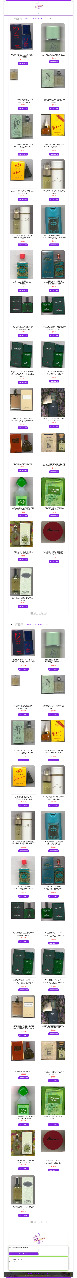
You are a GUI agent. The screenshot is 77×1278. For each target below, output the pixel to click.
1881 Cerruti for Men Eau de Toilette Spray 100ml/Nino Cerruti (54, 100)
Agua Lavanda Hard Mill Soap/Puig (54, 509)
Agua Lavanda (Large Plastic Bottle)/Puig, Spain (23, 509)
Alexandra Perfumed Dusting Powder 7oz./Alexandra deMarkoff (54, 553)
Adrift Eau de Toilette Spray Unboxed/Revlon (54, 419)
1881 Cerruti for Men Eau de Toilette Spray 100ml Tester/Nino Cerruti (23, 100)
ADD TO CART (22, 63)
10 (15, 19)
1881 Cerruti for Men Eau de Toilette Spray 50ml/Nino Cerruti (23, 146)
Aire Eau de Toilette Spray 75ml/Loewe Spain (23, 552)
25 (17, 19)
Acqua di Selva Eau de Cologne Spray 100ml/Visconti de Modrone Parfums (54, 373)
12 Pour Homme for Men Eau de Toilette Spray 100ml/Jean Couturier (22, 55)
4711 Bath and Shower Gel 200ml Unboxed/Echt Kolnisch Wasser (54, 237)
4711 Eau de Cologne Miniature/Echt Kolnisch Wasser (23, 282)
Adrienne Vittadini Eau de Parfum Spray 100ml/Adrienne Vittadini (22, 420)
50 (20, 19)
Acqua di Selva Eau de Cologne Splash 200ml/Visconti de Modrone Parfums (54, 327)
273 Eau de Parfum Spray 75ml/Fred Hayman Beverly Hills (54, 146)
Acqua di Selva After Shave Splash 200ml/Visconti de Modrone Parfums (22, 327)
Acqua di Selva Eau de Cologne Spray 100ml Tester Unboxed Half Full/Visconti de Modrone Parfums (23, 374)
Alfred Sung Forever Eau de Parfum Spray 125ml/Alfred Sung (22, 598)
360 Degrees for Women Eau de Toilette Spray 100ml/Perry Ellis (54, 191)
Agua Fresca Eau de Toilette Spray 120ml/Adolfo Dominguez (54, 465)
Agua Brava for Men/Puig (22, 464)
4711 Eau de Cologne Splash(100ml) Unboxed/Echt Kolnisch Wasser (54, 282)
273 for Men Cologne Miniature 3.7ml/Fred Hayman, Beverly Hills (22, 191)
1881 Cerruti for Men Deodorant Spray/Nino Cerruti (54, 55)
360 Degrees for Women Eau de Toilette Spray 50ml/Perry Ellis (22, 237)
